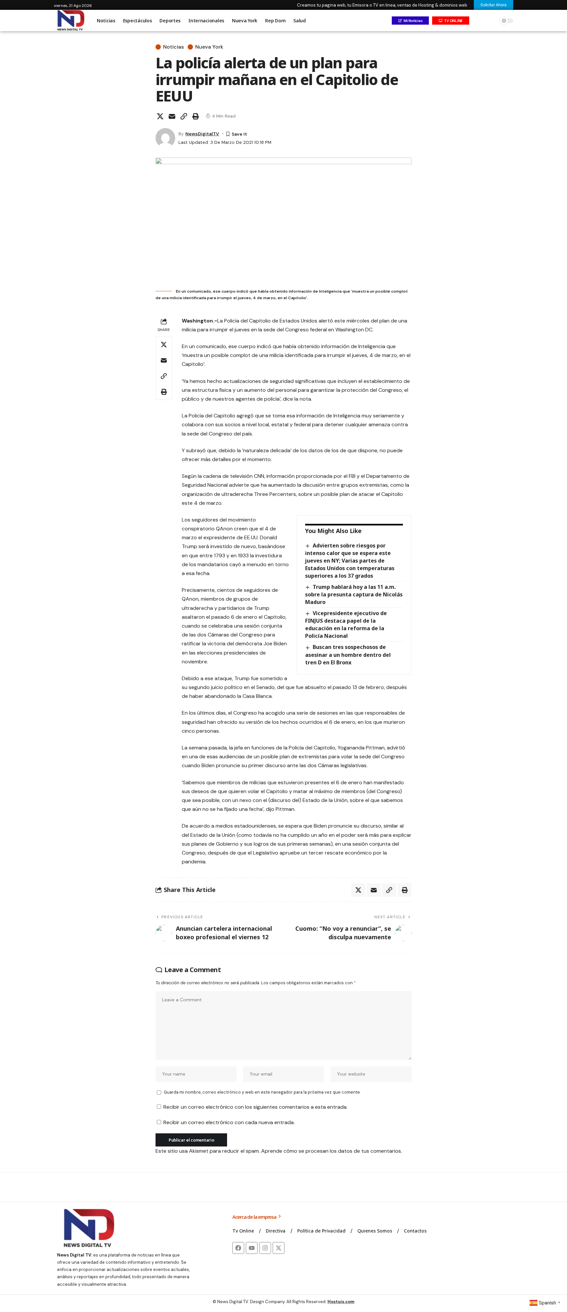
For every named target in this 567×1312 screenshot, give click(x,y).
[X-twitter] (278, 1248)
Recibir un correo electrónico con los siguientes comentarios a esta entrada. (255, 1106)
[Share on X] (160, 116)
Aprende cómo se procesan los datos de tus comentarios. (331, 1150)
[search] (492, 21)
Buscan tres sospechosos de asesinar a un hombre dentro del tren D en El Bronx (348, 654)
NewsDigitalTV (202, 134)
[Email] (172, 116)
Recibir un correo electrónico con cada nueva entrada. (229, 1122)
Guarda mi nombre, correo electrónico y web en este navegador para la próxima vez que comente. (262, 1092)
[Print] (195, 116)
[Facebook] (238, 1248)
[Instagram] (265, 1248)
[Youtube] (252, 1248)
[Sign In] (478, 21)
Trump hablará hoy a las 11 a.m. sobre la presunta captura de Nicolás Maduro (354, 594)
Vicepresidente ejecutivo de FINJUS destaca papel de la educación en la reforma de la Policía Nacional (346, 624)
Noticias (173, 47)
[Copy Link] (183, 116)
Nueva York (209, 47)
